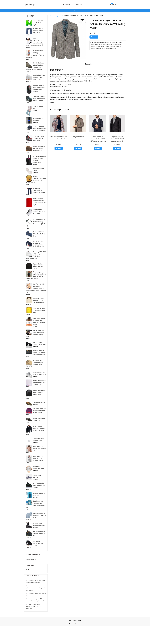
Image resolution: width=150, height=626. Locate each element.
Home (52, 16)
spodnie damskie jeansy (109, 48)
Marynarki (58, 16)
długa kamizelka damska (110, 44)
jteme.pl (30, 4)
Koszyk (75, 620)
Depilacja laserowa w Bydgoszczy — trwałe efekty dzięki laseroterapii (35, 588)
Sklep (79, 620)
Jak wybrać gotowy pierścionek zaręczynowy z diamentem (33, 606)
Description (88, 64)
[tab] (88, 64)
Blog (70, 620)
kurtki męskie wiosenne (108, 46)
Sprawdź (94, 37)
